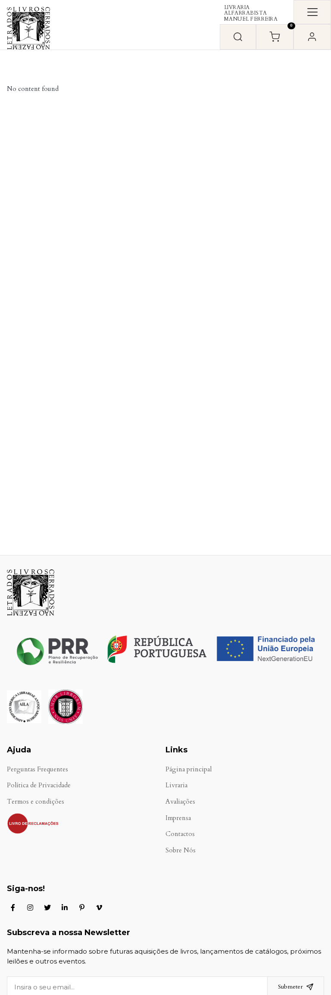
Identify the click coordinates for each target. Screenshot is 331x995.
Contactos (180, 834)
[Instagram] (30, 907)
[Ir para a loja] (238, 37)
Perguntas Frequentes (37, 769)
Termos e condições (35, 801)
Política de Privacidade (39, 785)
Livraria (176, 785)
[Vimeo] (99, 907)
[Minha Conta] (312, 37)
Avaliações (180, 801)
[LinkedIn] (65, 907)
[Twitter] (47, 907)
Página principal (189, 769)
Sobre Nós (181, 850)
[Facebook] (13, 907)
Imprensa (178, 818)
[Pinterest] (82, 907)
